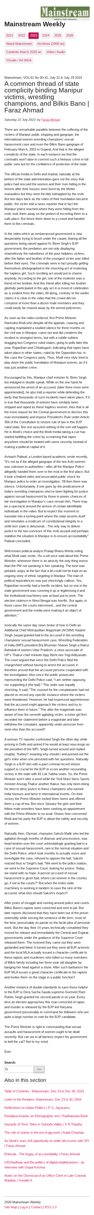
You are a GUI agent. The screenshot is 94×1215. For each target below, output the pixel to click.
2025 (57, 35)
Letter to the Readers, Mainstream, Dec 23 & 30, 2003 (42, 1099)
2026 (69, 35)
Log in (24, 1207)
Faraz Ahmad (50, 119)
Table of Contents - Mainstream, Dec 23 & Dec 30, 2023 (44, 1091)
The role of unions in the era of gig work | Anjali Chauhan (44, 1132)
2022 (21, 35)
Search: (10, 1062)
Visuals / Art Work (19, 60)
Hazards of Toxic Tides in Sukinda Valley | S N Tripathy (43, 1124)
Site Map (10, 1207)
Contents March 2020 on (23, 52)
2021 (9, 35)
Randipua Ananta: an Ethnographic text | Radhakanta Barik (46, 1116)
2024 (45, 35)
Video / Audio (55, 52)
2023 (33, 35)
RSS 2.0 (51, 1207)
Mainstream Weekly (34, 24)
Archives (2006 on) (50, 43)
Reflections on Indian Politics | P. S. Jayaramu (37, 1108)
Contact (36, 1207)
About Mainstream (19, 43)
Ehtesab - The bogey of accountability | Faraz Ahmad (42, 1154)
